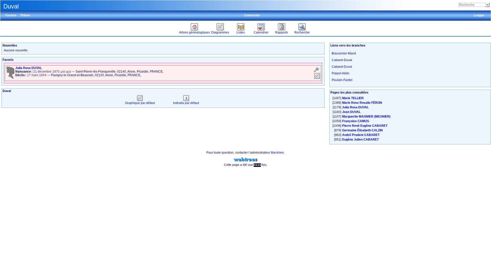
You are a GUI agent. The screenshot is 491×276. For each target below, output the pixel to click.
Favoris (10, 15)
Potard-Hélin (340, 73)
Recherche (302, 32)
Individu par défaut (186, 103)
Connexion (252, 15)
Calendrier (261, 32)
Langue (479, 15)
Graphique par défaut (140, 103)
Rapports (281, 32)
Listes (241, 32)
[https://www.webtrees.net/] (245, 159)
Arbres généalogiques (194, 32)
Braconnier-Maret (344, 53)
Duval (348, 66)
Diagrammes (220, 32)
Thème (25, 15)
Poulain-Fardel (342, 80)
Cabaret (337, 60)
